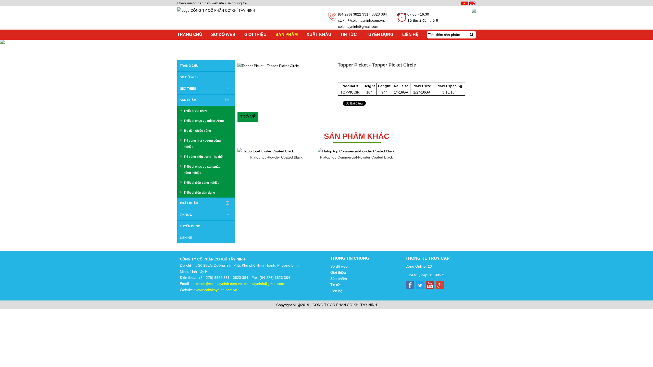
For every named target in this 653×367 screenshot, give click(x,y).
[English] (472, 3)
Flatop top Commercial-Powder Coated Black (356, 157)
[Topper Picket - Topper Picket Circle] (286, 66)
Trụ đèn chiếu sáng (197, 131)
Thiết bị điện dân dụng (199, 192)
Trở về (248, 117)
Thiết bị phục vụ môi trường (204, 121)
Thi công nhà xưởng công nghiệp (202, 144)
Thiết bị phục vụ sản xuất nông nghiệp (202, 170)
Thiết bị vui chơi (195, 111)
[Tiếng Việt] (464, 3)
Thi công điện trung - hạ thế (203, 157)
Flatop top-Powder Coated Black (276, 157)
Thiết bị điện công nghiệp (201, 183)
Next (343, 66)
